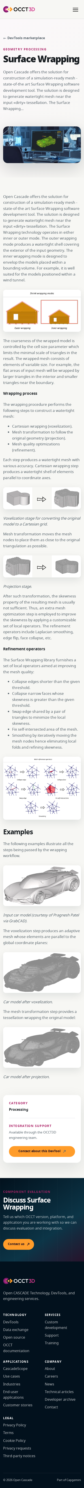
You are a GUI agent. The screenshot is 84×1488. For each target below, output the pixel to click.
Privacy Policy (14, 1425)
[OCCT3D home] (19, 9)
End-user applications (13, 1394)
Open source (14, 1337)
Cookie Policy (14, 1440)
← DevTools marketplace (24, 38)
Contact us (16, 1244)
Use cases (11, 1376)
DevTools (11, 1322)
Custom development (56, 1325)
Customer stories (17, 1405)
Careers (51, 1376)
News (49, 1384)
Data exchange (15, 1330)
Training (52, 1343)
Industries (11, 1384)
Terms (8, 1433)
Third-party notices (19, 1456)
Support (52, 1335)
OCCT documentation (16, 1347)
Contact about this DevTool (39, 1151)
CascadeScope (15, 1368)
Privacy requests (17, 1448)
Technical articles (59, 1392)
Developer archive (60, 1399)
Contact (51, 1407)
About (50, 1368)
